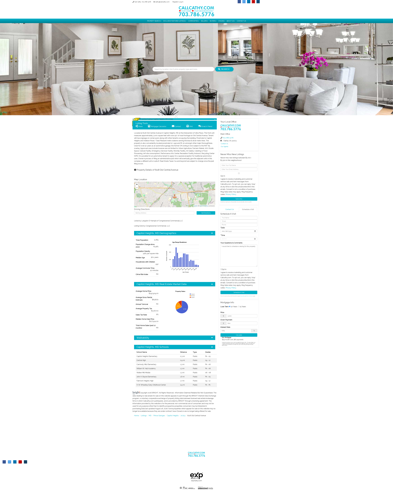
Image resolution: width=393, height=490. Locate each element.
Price (222, 312)
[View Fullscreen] (136, 191)
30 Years (233, 307)
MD (150, 416)
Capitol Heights (173, 416)
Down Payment (226, 320)
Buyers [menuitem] (212, 21)
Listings (144, 416)
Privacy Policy (231, 194)
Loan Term (224, 307)
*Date (222, 228)
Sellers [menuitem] (204, 21)
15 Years (242, 307)
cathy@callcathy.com (162, 2)
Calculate (239, 335)
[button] (140, 119)
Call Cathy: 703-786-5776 (142, 2)
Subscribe (239, 199)
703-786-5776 (227, 138)
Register (175, 2)
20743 (183, 416)
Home (136, 416)
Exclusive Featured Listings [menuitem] (174, 21)
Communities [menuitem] (193, 21)
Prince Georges (159, 416)
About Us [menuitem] (230, 21)
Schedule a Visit (248, 209)
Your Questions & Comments (231, 243)
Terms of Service (249, 296)
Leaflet (195, 206)
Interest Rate (225, 327)
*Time (222, 235)
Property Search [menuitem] (153, 21)
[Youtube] (20, 461)
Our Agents (224, 146)
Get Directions (206, 213)
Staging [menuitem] (221, 21)
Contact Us (224, 143)
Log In (181, 2)
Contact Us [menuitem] (241, 21)
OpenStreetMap (204, 206)
